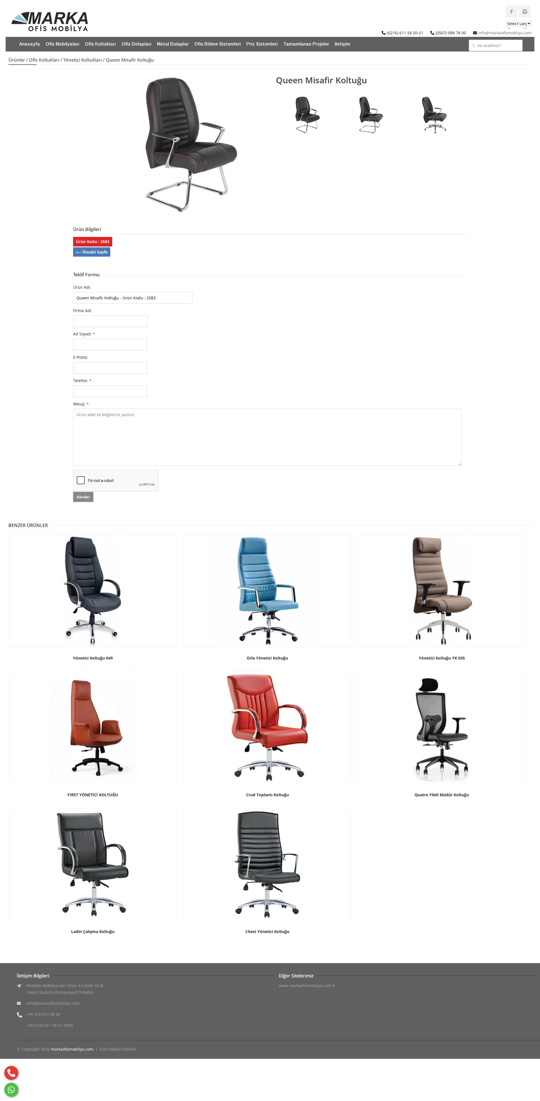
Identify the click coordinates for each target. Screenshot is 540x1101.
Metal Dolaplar (173, 44)
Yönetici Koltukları (82, 60)
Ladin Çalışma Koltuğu (92, 931)
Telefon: (82, 380)
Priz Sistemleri (262, 44)
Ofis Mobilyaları (62, 44)
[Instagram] (524, 11)
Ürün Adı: (82, 287)
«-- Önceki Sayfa (91, 252)
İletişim (342, 44)
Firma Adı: (82, 310)
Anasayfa (29, 44)
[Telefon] (11, 1073)
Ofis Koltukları (100, 44)
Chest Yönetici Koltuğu (267, 931)
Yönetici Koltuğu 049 (93, 658)
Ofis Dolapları (136, 44)
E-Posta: (80, 357)
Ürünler (16, 60)
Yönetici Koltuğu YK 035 (442, 658)
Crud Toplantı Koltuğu (267, 794)
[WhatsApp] (11, 1090)
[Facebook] (512, 11)
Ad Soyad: (84, 334)
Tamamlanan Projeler (306, 44)
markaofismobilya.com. (72, 1049)
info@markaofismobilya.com (505, 32)
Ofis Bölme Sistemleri (217, 44)
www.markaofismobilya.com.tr (307, 985)
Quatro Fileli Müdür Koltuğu (442, 794)
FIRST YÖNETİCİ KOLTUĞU (93, 794)
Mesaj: (81, 404)
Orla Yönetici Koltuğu (267, 658)
